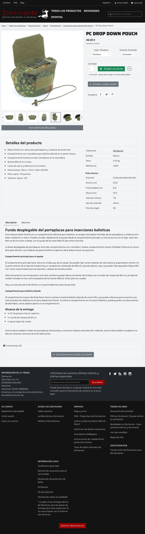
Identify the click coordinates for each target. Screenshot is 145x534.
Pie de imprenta (45, 492)
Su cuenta (7, 406)
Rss (120, 374)
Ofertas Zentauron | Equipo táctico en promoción (126, 417)
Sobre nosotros (45, 411)
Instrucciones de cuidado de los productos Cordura (89, 440)
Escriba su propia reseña (104, 84)
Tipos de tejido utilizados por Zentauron (87, 449)
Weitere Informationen (49, 421)
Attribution (43, 487)
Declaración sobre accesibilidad (53, 497)
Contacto (7, 2)
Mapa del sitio (116, 437)
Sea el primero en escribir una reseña (74, 354)
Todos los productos (66, 11)
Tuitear (106, 94)
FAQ (15, 2)
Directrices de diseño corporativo (89, 429)
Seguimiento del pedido (12, 411)
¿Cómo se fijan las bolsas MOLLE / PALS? (90, 422)
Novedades (91, 11)
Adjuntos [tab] (25, 222)
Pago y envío (80, 411)
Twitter (115, 374)
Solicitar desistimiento (72, 525)
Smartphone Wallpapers (85, 434)
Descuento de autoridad (121, 411)
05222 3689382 (20, 389)
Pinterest (112, 94)
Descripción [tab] (11, 222)
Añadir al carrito (111, 69)
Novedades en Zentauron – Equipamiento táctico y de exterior (126, 426)
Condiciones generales (48, 466)
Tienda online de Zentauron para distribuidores (126, 451)
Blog (22, 2)
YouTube (125, 374)
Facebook (110, 374)
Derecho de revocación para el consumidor (52, 472)
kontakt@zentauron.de (12, 395)
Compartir (100, 94)
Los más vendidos (118, 432)
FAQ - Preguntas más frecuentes (90, 416)
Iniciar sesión (7, 416)
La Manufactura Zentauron (51, 416)
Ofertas (57, 17)
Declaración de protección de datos (51, 480)
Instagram (130, 374)
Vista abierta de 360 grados (42, 127)
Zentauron (118, 150)
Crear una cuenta (9, 421)
